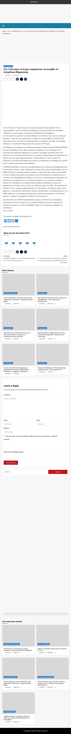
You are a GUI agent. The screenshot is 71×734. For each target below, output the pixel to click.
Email (38, 420)
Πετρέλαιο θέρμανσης (13, 226)
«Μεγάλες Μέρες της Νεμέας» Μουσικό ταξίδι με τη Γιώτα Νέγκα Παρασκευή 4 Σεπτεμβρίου (17, 717)
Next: (52, 259)
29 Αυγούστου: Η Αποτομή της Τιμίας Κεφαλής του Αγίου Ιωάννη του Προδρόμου (18, 649)
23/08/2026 (50, 303)
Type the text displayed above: (14, 452)
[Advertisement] (35, 49)
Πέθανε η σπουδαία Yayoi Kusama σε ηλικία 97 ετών (52, 649)
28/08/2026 (16, 303)
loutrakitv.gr (8, 75)
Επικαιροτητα (8, 66)
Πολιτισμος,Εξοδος (43, 644)
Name (5, 420)
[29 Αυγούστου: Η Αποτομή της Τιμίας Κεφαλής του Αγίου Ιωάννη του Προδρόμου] (18, 636)
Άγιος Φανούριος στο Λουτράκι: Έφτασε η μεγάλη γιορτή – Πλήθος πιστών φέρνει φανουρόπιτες (51, 683)
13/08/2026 (16, 373)
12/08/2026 (50, 372)
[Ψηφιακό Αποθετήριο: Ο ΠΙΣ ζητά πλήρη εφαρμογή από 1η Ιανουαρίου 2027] (52, 355)
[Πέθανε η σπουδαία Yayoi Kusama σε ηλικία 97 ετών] (52, 636)
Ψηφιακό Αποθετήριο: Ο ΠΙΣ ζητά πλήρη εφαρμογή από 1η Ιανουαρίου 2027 (52, 369)
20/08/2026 (16, 338)
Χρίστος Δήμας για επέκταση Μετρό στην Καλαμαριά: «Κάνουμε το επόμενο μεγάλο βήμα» (18, 299)
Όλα (15, 293)
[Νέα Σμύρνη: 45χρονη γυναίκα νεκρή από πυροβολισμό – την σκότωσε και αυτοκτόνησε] (52, 285)
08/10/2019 (16, 75)
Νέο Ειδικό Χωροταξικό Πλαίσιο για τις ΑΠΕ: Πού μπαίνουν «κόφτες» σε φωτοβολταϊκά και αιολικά (17, 334)
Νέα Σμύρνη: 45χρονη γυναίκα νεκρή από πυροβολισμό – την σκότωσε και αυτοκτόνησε (52, 299)
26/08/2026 (50, 687)
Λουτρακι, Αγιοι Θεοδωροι (11, 644)
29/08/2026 (16, 652)
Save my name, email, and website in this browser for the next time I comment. (32, 436)
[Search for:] (26, 472)
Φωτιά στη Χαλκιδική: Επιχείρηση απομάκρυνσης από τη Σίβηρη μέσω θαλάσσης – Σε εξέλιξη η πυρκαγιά (16, 369)
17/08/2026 (50, 338)
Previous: (19, 258)
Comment (7, 395)
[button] (4, 25)
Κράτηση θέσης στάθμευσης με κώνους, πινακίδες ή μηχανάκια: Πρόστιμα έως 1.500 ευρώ (51, 334)
